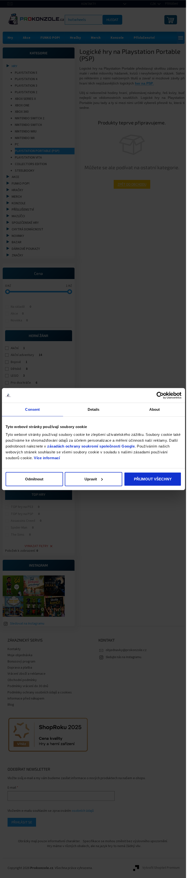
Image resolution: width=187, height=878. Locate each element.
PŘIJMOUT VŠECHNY (149, 479)
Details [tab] (92, 409)
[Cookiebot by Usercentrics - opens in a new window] (156, 395)
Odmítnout (34, 479)
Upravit (89, 479)
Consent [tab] (32, 409)
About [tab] (151, 409)
